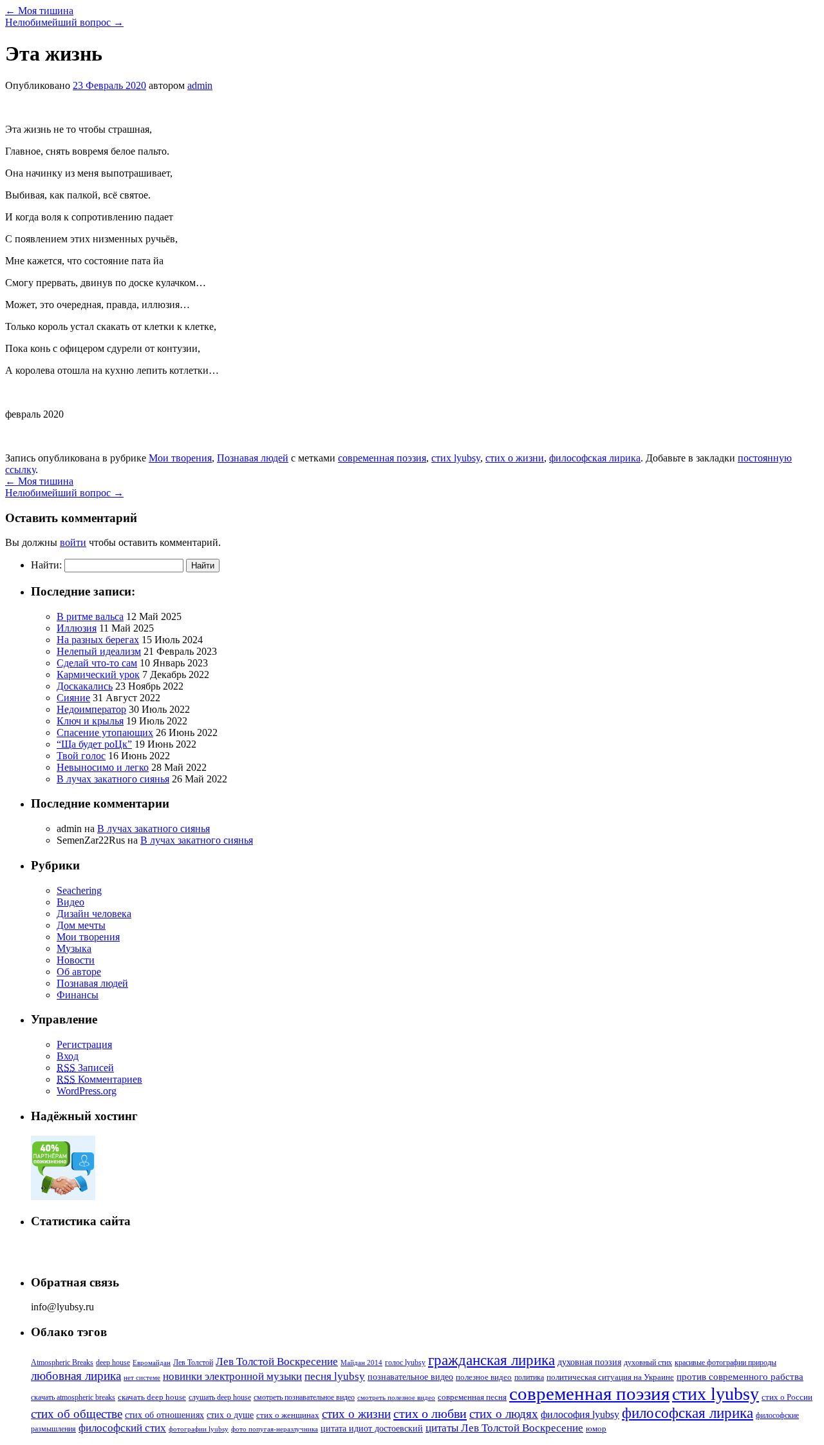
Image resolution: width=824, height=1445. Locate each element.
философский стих (122, 1428)
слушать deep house (220, 1397)
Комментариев (99, 1079)
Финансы (77, 994)
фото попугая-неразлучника (274, 1429)
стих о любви (430, 1413)
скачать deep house (152, 1397)
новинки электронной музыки (232, 1376)
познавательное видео (410, 1377)
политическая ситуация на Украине (610, 1377)
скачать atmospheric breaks (73, 1397)
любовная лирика (76, 1375)
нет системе (142, 1377)
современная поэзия (382, 457)
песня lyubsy (334, 1376)
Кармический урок (98, 674)
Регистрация (84, 1044)
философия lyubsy (580, 1414)
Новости (76, 960)
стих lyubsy (455, 457)
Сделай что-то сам (97, 662)
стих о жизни (514, 457)
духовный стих (648, 1362)
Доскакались (85, 686)
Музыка (74, 948)
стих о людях (503, 1414)
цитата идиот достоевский (372, 1428)
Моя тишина (39, 10)
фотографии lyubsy (199, 1429)
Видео (70, 902)
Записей (85, 1067)
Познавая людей (252, 457)
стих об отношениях (164, 1415)
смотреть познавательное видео (304, 1397)
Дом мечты (81, 925)
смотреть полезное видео (396, 1397)
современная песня (472, 1397)
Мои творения (180, 457)
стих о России (787, 1397)
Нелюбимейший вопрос (64, 22)
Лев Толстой (193, 1363)
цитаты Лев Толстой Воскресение (504, 1428)
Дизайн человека (94, 913)
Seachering (79, 890)
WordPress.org (87, 1090)
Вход (68, 1056)
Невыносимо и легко (103, 767)
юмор (596, 1428)
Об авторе (79, 971)
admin (199, 85)
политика (529, 1377)
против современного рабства (740, 1377)
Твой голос (81, 755)
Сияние (73, 697)
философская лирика (595, 457)
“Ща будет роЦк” (94, 744)
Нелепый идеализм (99, 651)
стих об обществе (76, 1414)
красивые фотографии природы (725, 1362)
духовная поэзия (589, 1362)
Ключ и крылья (90, 720)
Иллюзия (77, 628)
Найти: (46, 564)
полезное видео (484, 1377)
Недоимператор (91, 709)
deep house (113, 1363)
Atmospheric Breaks (62, 1363)
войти (73, 542)
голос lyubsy (405, 1362)
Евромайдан (152, 1362)
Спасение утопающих (105, 732)
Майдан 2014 (361, 1362)
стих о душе (230, 1415)
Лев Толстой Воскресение (277, 1361)
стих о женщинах (287, 1415)
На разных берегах (98, 639)
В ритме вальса (90, 616)
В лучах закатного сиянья (113, 778)
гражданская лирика (491, 1360)
